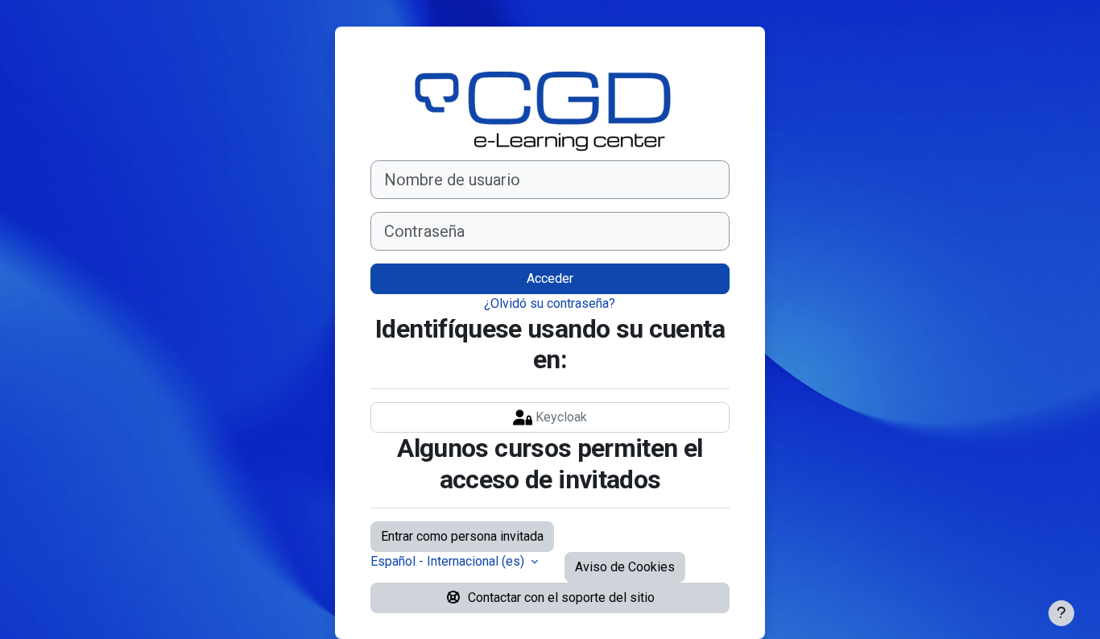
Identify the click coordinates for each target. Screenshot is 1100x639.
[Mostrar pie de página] (1061, 613)
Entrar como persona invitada (462, 536)
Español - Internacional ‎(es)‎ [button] (448, 561)
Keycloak (559, 417)
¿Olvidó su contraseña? (549, 303)
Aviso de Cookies (625, 567)
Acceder (550, 278)
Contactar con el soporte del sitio (561, 597)
